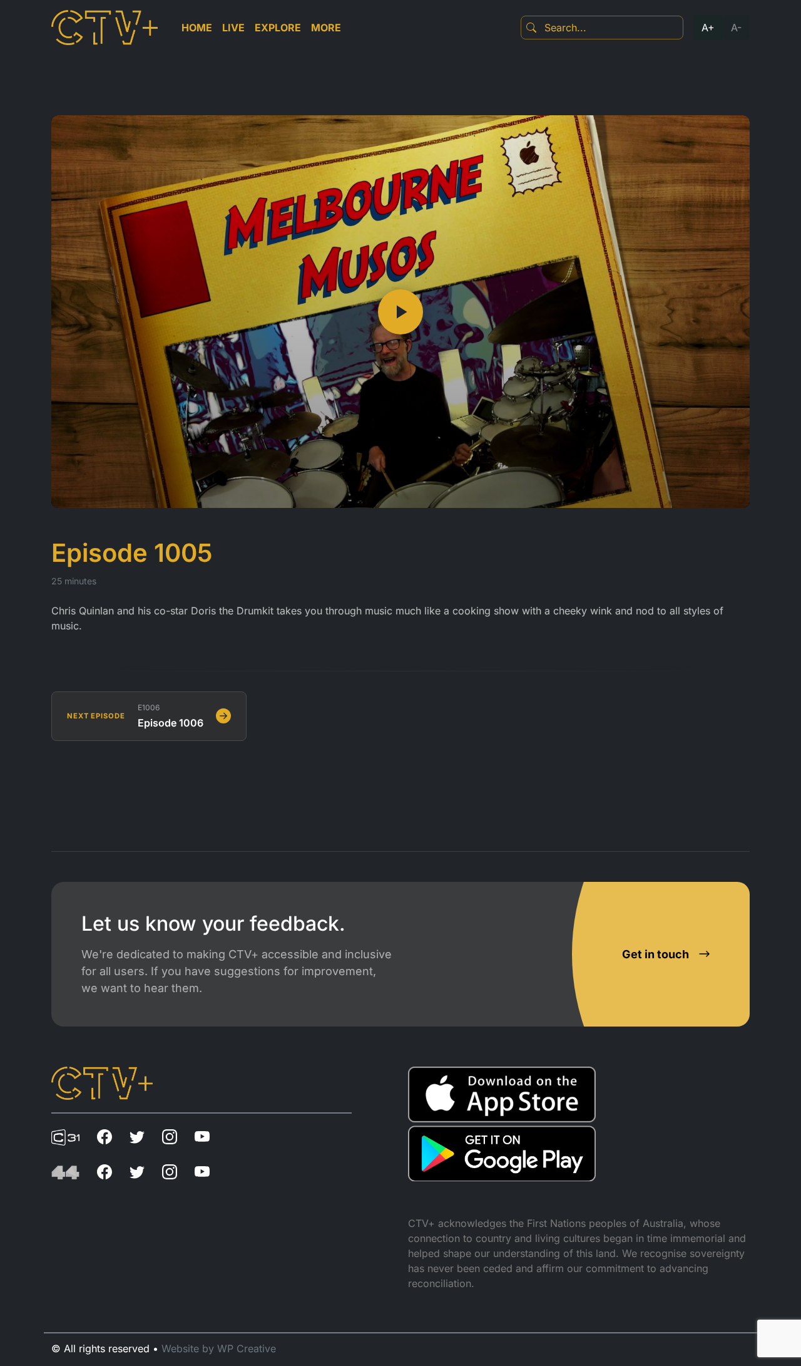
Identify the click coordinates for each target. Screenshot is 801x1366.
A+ (708, 27)
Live (233, 27)
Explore (278, 27)
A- (736, 27)
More (326, 27)
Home (196, 27)
